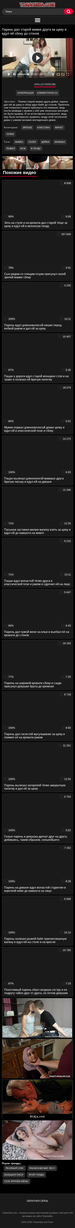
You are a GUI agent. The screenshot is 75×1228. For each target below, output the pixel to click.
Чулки (10, 134)
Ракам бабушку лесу (42, 1168)
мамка (19, 142)
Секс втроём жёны (16, 1181)
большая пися (13, 1175)
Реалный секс (15, 1168)
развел (10, 148)
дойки (46, 142)
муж (23, 148)
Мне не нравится (28, 85)
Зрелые (27, 127)
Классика (43, 127)
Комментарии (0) (47, 93)
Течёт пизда (36, 1175)
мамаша (60, 142)
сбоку (32, 142)
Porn (50, 1222)
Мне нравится (20, 85)
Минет (59, 127)
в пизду (36, 148)
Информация (25, 93)
